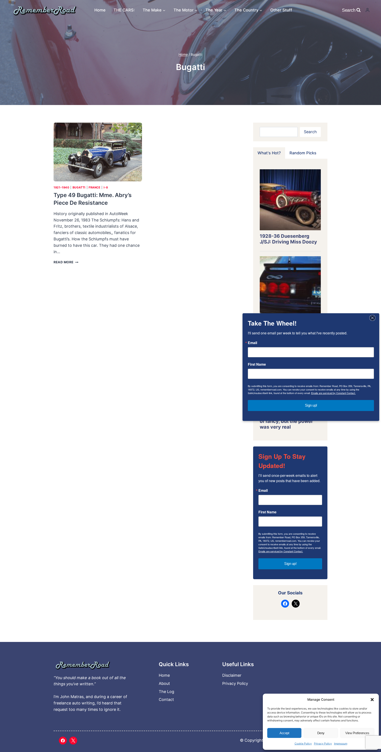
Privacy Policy (323, 743)
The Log (166, 691)
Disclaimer (231, 675)
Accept (284, 733)
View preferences (357, 733)
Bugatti (79, 187)
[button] (372, 699)
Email (263, 490)
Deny (321, 733)
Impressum (340, 743)
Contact (166, 699)
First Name (267, 512)
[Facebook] (63, 741)
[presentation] (98, 152)
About (164, 683)
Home (100, 10)
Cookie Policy (303, 743)
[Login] (367, 10)
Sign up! (290, 564)
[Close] (372, 318)
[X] (73, 741)
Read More (66, 262)
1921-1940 (61, 187)
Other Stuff (281, 10)
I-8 (106, 187)
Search (310, 131)
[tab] (269, 153)
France (95, 187)
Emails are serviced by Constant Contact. (280, 551)
